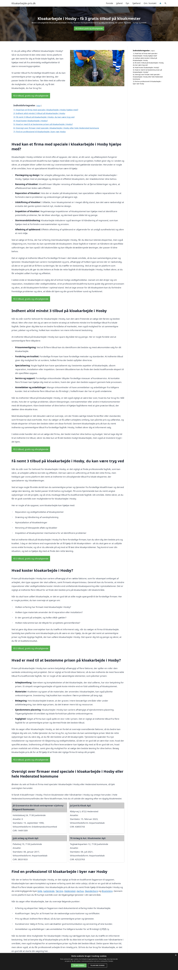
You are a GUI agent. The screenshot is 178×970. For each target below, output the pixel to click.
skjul (38, 105)
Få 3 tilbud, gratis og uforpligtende (89, 28)
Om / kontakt (150, 3)
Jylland (119, 3)
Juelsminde (48, 891)
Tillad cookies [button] (78, 965)
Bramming (107, 891)
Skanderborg (91, 891)
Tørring (59, 891)
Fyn (127, 3)
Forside (109, 3)
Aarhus (80, 891)
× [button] (175, 955)
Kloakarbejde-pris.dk (24, 3)
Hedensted (69, 891)
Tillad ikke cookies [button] (97, 965)
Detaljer (110, 961)
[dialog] (89, 961)
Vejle (39, 891)
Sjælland (136, 3)
